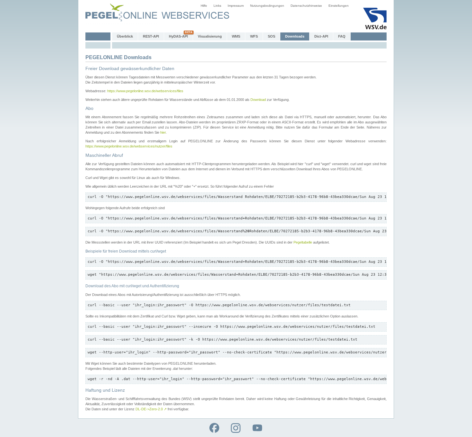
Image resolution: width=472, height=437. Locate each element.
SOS (271, 36)
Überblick (125, 36)
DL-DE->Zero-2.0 (151, 409)
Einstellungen (338, 5)
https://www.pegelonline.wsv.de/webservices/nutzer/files (128, 146)
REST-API (151, 36)
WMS (236, 36)
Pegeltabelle (302, 242)
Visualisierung (210, 36)
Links (217, 5)
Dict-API (321, 36)
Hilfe (204, 5)
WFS (254, 36)
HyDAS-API (178, 36)
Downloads (294, 36)
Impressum (236, 5)
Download (258, 100)
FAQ (341, 36)
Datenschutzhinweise (306, 5)
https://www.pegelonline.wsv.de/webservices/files (145, 91)
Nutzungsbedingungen (267, 5)
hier (163, 132)
